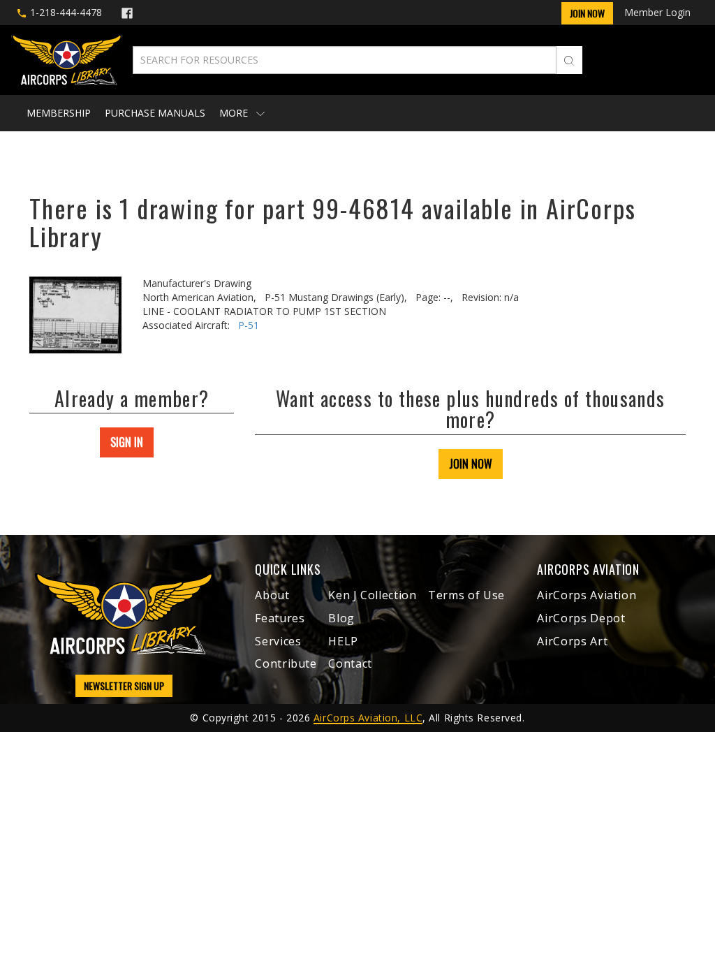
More (235, 112)
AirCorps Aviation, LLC (368, 717)
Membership (59, 112)
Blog (341, 618)
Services (278, 641)
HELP (343, 641)
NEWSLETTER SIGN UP (124, 685)
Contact (349, 663)
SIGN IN (126, 442)
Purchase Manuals (155, 112)
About (272, 595)
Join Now (587, 13)
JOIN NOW (470, 463)
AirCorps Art (572, 641)
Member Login (657, 12)
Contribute (285, 663)
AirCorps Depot (581, 618)
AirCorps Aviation (586, 595)
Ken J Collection (372, 595)
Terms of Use (466, 595)
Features (279, 618)
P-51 (248, 325)
